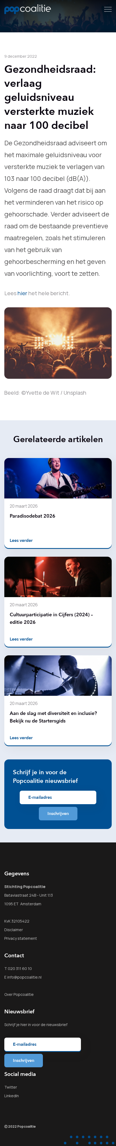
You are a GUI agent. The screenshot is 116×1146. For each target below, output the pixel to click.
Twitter (10, 1087)
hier (22, 293)
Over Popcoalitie (19, 994)
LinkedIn (11, 1095)
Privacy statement (20, 938)
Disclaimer (13, 929)
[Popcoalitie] (27, 9)
